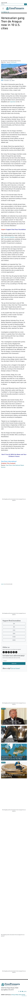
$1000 (14, 636)
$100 (14, 630)
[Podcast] (4, 652)
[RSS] (8, 12)
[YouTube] (4, 12)
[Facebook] (1, 12)
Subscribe (14, 663)
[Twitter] (3, 12)
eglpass (2, 78)
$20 (14, 623)
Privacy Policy (14, 994)
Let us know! (15, 668)
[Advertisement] (14, 45)
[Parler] (6, 12)
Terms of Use (22, 994)
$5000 (14, 640)
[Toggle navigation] (3, 8)
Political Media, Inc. (24, 995)
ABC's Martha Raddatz (8, 237)
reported (12, 101)
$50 (14, 627)
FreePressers (15, 9)
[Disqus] (14, 524)
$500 (14, 633)
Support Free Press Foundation (16, 229)
